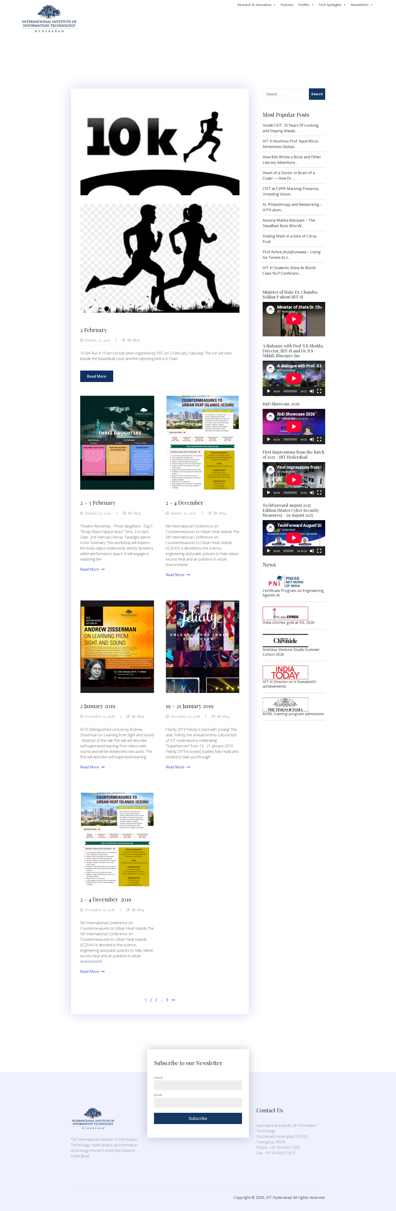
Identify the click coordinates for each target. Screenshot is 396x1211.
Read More (96, 376)
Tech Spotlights (330, 5)
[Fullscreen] (319, 391)
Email (158, 1095)
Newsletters (359, 5)
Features (287, 5)
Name (158, 1077)
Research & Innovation (254, 5)
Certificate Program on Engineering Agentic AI (293, 593)
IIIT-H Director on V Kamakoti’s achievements (289, 684)
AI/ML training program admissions (293, 713)
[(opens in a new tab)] (203, 398)
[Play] (268, 391)
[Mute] (312, 391)
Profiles (303, 5)
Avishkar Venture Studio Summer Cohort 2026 (291, 652)
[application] (294, 378)
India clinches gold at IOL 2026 (288, 622)
